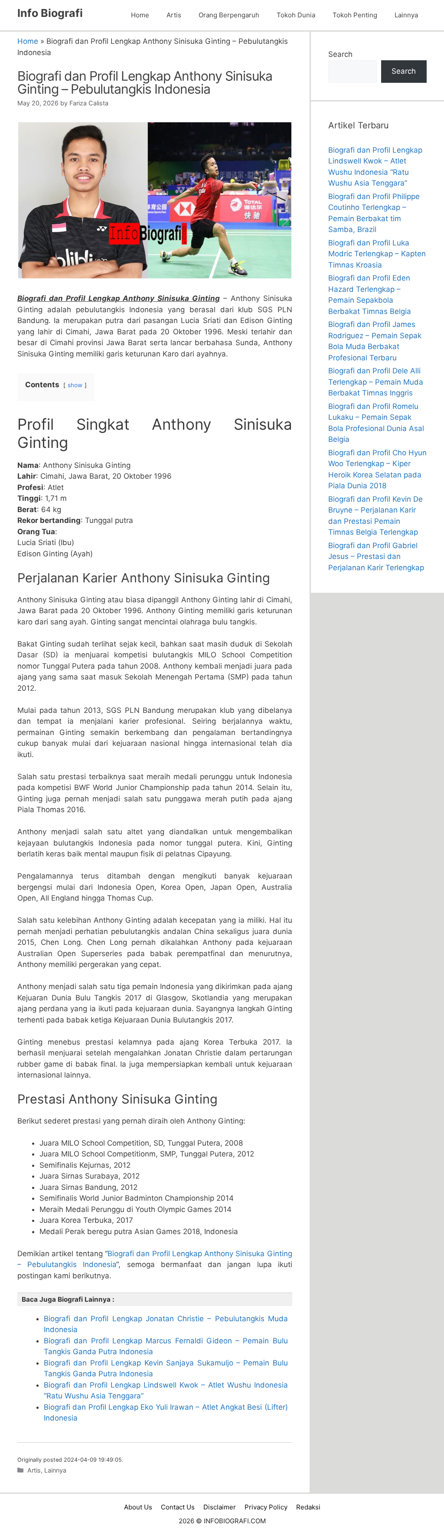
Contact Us (178, 1507)
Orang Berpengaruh (229, 15)
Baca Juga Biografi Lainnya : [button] (68, 1299)
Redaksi (308, 1507)
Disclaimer (219, 1507)
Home (140, 15)
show (75, 385)
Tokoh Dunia (296, 15)
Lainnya (406, 15)
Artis (173, 15)
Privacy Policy (266, 1507)
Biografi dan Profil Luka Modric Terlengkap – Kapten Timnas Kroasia (377, 253)
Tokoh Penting (355, 15)
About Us (138, 1507)
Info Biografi (50, 13)
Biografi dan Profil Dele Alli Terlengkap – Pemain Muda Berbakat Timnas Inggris (375, 381)
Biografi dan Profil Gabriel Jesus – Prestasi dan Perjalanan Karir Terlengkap (376, 556)
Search (340, 54)
